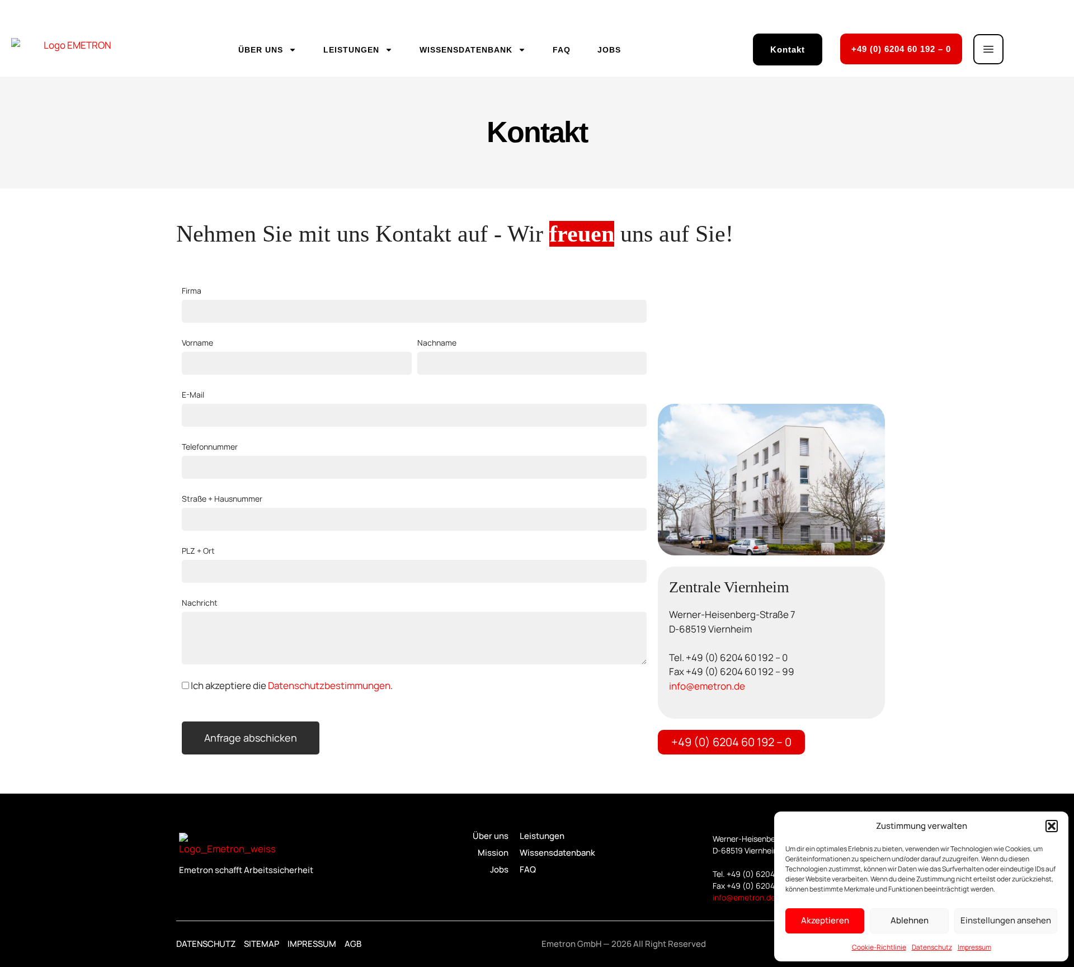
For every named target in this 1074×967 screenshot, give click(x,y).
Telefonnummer (210, 446)
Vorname (197, 342)
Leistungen (351, 49)
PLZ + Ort (198, 550)
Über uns (260, 49)
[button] (1051, 826)
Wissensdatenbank (466, 49)
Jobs (609, 49)
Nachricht (200, 602)
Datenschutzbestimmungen (329, 685)
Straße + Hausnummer (222, 498)
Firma (191, 290)
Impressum (974, 947)
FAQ (562, 49)
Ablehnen (910, 920)
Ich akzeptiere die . (292, 685)
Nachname (436, 342)
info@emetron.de (707, 686)
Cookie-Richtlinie (879, 947)
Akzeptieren (825, 920)
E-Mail (193, 394)
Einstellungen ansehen (1005, 920)
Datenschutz (932, 947)
